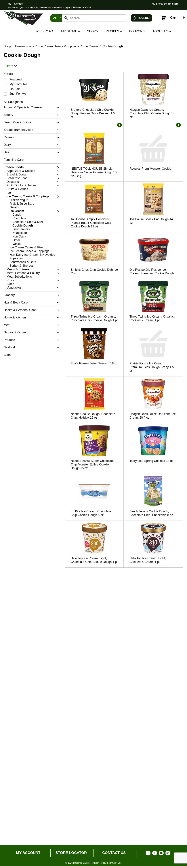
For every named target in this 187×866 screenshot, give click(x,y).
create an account (51, 7)
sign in (34, 7)
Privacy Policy (99, 863)
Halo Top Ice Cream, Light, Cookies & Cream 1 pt (147, 560)
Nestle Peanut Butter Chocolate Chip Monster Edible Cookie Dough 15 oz (92, 464)
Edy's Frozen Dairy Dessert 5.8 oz (94, 363)
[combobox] (56, 18)
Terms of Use (115, 863)
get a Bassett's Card (78, 7)
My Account (28, 853)
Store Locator (71, 853)
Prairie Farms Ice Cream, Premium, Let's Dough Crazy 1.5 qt (151, 367)
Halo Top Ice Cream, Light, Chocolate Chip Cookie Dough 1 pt (94, 560)
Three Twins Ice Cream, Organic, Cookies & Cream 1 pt (152, 318)
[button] (57, 108)
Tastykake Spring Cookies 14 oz (151, 461)
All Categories (13, 102)
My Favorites (15, 3)
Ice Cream (91, 46)
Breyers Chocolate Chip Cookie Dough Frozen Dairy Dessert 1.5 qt (93, 113)
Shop (7, 46)
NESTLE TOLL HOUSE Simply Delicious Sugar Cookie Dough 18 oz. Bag (94, 172)
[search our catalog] (66, 18)
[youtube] (161, 854)
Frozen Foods (24, 46)
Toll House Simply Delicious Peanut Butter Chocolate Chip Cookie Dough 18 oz (91, 222)
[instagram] (167, 854)
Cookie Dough (112, 46)
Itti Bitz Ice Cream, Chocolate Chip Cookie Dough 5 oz (91, 513)
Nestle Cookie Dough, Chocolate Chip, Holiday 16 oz (93, 415)
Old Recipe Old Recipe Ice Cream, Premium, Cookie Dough (151, 271)
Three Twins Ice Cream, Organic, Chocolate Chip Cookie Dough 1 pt (94, 318)
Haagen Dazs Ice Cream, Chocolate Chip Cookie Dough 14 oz (152, 113)
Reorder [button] (144, 17)
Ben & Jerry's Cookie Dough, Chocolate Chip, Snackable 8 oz (151, 513)
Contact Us (114, 853)
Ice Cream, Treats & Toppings (59, 46)
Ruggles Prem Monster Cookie (150, 168)
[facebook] (148, 854)
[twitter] (154, 854)
